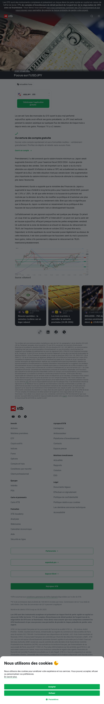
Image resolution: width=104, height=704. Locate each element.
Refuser (52, 693)
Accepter (52, 687)
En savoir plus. (10, 676)
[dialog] (52, 680)
